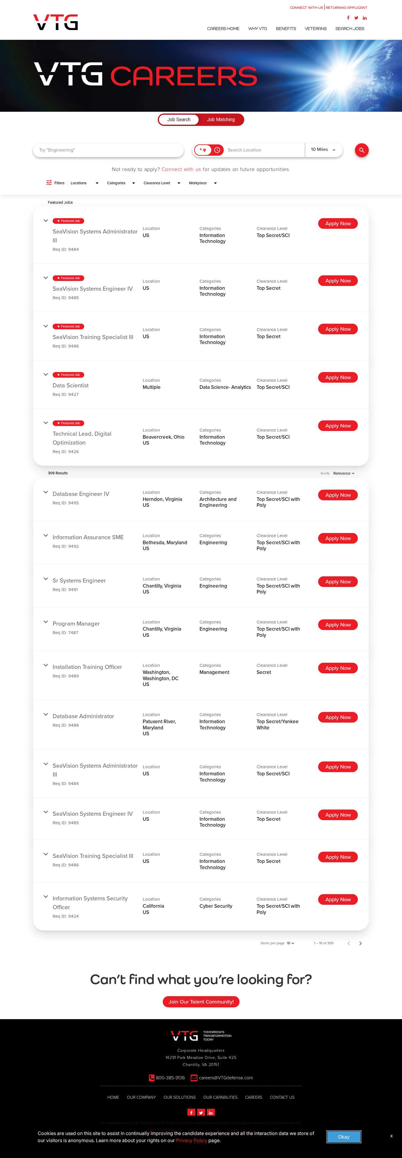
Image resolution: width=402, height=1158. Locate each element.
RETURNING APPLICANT (347, 7)
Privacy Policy (191, 1140)
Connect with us (181, 169)
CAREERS (253, 1097)
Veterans (316, 29)
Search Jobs (349, 29)
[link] (201, 235)
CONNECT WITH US (306, 7)
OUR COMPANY (141, 1097)
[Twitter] (356, 17)
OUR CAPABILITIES (220, 1097)
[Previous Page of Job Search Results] (349, 943)
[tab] (179, 120)
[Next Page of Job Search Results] (360, 943)
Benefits (286, 29)
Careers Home (223, 29)
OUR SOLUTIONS (180, 1097)
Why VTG (257, 29)
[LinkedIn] (364, 17)
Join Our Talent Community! (201, 1002)
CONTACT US (282, 1097)
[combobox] (108, 150)
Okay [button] (344, 1137)
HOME (113, 1097)
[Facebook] (348, 17)
